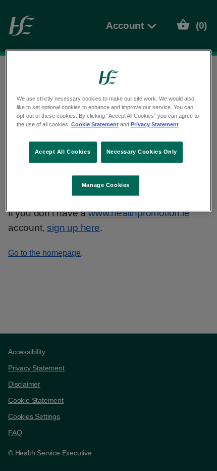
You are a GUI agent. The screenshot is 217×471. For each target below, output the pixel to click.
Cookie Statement (95, 124)
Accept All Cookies (62, 152)
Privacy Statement (155, 124)
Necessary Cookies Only (142, 152)
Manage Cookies (106, 185)
